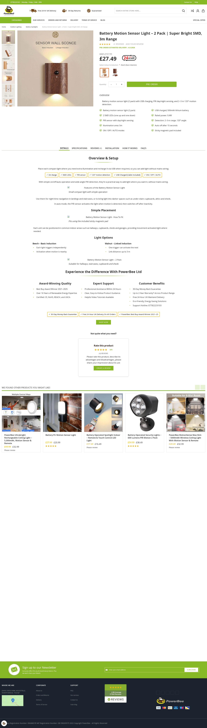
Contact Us (188, 2)
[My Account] (198, 11)
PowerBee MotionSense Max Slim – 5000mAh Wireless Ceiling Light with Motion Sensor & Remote (185, 438)
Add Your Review (135, 44)
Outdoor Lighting (16, 27)
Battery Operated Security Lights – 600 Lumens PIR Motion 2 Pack (144, 436)
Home (4, 27)
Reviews (96, 148)
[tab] (64, 148)
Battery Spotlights (32, 27)
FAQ (71, 691)
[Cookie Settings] (4, 723)
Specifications (79, 148)
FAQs (196, 2)
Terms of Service (41, 704)
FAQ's (143, 148)
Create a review (104, 368)
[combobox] (151, 10)
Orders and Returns (42, 695)
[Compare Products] (192, 11)
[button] (8, 50)
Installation (112, 148)
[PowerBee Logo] (9, 11)
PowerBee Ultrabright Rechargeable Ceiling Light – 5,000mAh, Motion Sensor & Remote (18, 439)
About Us (39, 691)
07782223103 (15, 2)
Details (64, 148)
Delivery (39, 700)
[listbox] (141, 72)
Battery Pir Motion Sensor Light (61, 435)
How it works (129, 148)
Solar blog (73, 704)
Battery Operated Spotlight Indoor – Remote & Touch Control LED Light (103, 438)
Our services (74, 695)
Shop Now (103, 322)
